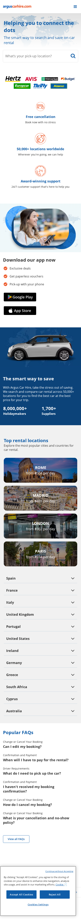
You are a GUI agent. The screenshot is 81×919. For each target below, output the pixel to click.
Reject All (55, 894)
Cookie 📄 (61, 884)
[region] (38, 891)
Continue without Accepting (59, 871)
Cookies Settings (38, 904)
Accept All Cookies (21, 894)
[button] (75, 6)
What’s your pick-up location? (28, 56)
